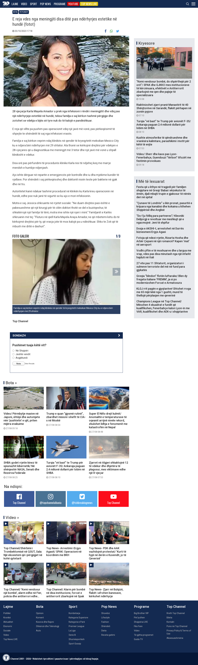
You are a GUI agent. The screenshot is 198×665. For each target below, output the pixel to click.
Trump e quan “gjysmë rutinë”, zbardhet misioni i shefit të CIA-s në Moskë (66, 419)
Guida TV (138, 639)
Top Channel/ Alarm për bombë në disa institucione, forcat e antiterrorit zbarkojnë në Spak (65, 593)
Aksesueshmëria (175, 638)
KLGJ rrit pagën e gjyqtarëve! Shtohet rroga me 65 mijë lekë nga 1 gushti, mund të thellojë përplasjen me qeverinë (163, 292)
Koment (40, 617)
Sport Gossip (75, 643)
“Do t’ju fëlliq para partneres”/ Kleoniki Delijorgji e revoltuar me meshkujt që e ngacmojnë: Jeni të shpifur (160, 219)
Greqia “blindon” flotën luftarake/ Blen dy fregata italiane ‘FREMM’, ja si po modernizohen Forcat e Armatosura (161, 279)
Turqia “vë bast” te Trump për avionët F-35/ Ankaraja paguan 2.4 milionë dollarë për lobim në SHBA (65, 470)
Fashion (105, 622)
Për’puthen (139, 617)
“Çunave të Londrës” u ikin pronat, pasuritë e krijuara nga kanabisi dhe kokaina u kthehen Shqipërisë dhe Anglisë (164, 206)
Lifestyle (105, 617)
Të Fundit (23, 12)
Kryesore (146, 43)
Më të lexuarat (151, 181)
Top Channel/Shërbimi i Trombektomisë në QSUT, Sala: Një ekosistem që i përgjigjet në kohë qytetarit (23, 553)
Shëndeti (105, 626)
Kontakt (170, 622)
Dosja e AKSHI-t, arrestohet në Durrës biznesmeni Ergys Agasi (160, 230)
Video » (12, 517)
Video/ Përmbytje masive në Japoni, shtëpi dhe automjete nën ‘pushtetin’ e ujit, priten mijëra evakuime (22, 421)
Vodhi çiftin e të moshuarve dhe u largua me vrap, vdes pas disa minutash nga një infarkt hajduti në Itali (163, 254)
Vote (18, 363)
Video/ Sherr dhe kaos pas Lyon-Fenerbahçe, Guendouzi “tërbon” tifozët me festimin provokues (163, 159)
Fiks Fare (138, 626)
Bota (15, 12)
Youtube (73, 4)
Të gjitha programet (143, 635)
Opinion (39, 613)
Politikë (7, 613)
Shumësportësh (76, 639)
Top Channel (19, 503)
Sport (33, 4)
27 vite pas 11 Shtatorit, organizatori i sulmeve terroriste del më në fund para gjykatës (160, 267)
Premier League (76, 626)
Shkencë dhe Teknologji (47, 626)
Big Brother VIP (141, 613)
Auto (38, 630)
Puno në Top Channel (177, 626)
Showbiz (105, 613)
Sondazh (19, 335)
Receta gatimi (108, 635)
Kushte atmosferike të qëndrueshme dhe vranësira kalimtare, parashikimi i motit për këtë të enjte (162, 143)
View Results (29, 364)
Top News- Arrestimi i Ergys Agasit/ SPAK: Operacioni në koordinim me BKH (64, 552)
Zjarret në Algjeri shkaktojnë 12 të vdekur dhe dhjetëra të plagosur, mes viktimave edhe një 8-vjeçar (108, 470)
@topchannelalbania (50, 503)
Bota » (11, 382)
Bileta (169, 617)
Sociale (7, 630)
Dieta (103, 630)
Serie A (72, 635)
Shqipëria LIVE (141, 622)
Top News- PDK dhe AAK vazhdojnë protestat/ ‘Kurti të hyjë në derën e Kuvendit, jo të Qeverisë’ (107, 553)
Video (24, 4)
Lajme (15, 4)
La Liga (72, 630)
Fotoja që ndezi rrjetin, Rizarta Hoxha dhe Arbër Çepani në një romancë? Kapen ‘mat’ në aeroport (162, 241)
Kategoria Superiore (78, 617)
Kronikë (7, 617)
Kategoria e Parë (77, 622)
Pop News (45, 4)
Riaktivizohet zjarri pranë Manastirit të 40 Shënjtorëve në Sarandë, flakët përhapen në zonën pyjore (163, 110)
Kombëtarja (74, 613)
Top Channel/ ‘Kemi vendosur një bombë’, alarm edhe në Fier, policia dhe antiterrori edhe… (23, 593)
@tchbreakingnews (82, 503)
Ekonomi (7, 626)
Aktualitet (8, 622)
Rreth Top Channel (176, 613)
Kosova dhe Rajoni (45, 622)
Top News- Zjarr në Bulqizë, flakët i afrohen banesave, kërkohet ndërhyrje (106, 593)
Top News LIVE (89, 4)
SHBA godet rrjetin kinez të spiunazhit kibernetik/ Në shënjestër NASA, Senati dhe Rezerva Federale (21, 470)
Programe (59, 4)
